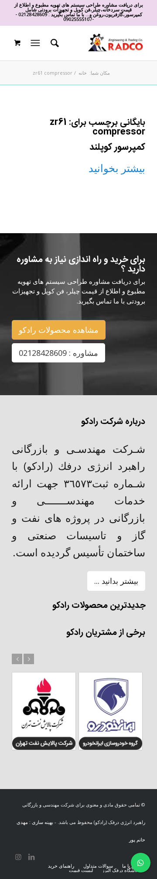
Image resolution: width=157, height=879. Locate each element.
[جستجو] (53, 42)
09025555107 (77, 19)
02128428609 (32, 14)
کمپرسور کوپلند (117, 147)
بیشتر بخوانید (117, 168)
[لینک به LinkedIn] (31, 856)
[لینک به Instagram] (18, 856)
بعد (29, 659)
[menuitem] (53, 42)
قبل (17, 659)
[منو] (34, 42)
